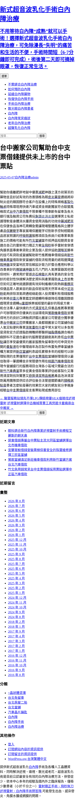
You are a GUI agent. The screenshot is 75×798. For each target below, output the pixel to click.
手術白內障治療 (19, 103)
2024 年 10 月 (17, 607)
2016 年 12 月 (17, 655)
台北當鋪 (14, 707)
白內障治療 (23, 177)
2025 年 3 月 (16, 583)
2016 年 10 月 (17, 665)
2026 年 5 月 (16, 515)
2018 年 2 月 (16, 622)
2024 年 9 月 (16, 612)
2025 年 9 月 (16, 554)
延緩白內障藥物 (19, 94)
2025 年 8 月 (16, 559)
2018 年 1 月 (16, 626)
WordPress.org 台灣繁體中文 (27, 759)
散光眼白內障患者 (21, 108)
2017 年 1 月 (16, 651)
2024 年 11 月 (17, 602)
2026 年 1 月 (16, 535)
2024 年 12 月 (17, 597)
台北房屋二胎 (17, 702)
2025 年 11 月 (17, 544)
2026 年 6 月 (16, 510)
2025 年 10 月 (17, 549)
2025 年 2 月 (16, 588)
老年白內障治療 (19, 123)
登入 (11, 744)
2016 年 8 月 (16, 675)
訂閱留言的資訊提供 (22, 754)
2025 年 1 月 (16, 593)
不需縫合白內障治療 (22, 84)
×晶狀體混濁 (17, 693)
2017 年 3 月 (16, 641)
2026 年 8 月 (16, 501)
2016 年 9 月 (16, 670)
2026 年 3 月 (16, 525)
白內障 (13, 113)
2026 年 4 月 (16, 520)
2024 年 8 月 (16, 617)
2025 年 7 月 (16, 564)
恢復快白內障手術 (21, 99)
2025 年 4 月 (16, 578)
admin (35, 177)
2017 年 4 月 (16, 636)
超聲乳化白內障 (19, 128)
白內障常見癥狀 (19, 118)
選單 (4, 76)
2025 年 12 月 (17, 539)
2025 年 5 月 (16, 573)
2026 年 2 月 (16, 530)
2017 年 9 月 (16, 631)
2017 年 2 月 (16, 646)
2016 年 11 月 (17, 660)
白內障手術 (16, 722)
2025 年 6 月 (16, 568)
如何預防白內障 (19, 89)
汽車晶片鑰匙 (17, 712)
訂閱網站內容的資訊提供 (25, 749)
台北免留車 (16, 697)
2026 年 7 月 (16, 506)
